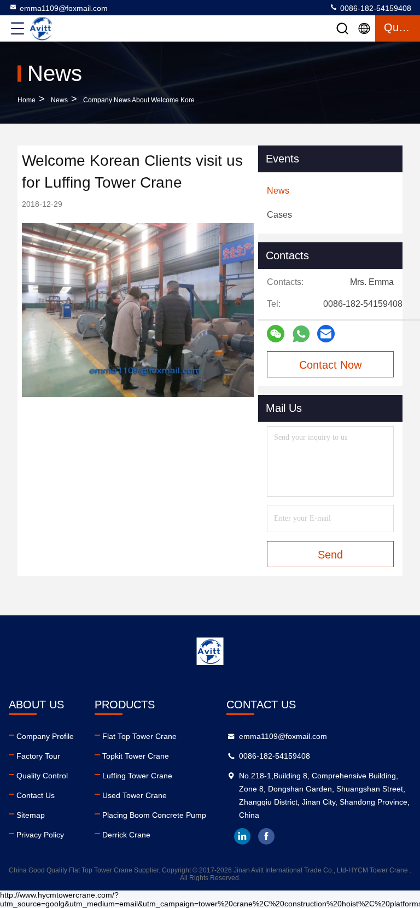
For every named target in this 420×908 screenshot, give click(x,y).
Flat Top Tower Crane (139, 736)
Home (27, 100)
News (59, 100)
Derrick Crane (126, 834)
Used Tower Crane (134, 795)
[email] (326, 334)
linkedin (242, 836)
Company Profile (45, 736)
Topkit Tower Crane (135, 756)
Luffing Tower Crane (137, 775)
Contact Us (35, 795)
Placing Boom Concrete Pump (154, 815)
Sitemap (30, 815)
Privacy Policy (40, 834)
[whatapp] (301, 334)
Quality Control (42, 775)
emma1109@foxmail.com (64, 8)
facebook (266, 836)
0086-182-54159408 (374, 8)
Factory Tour (38, 756)
